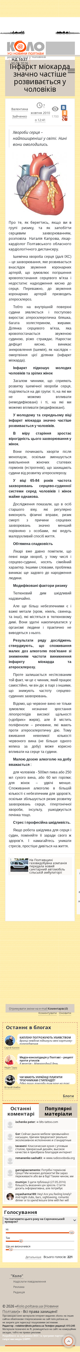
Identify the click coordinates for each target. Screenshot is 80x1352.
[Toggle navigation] (71, 69)
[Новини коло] (25, 48)
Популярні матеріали (58, 1111)
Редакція (19, 1292)
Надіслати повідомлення (29, 1281)
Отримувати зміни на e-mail (28, 1008)
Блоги (68, 1096)
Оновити (65, 1013)
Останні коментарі (20, 1111)
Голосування (20, 1212)
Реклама (18, 1287)
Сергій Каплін (11, 1047)
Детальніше (33, 1257)
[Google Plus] (64, 118)
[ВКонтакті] (63, 107)
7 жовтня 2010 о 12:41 (40, 112)
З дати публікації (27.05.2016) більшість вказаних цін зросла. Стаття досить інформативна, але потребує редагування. (36, 1185)
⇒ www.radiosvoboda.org (45, 1158)
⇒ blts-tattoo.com (36, 1122)
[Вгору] (68, 1341)
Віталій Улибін (12, 1087)
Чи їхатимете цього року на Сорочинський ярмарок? (35, 1220)
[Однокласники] (64, 113)
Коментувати (47, 1013)
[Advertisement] (40, 963)
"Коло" (17, 1275)
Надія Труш (10, 1067)
